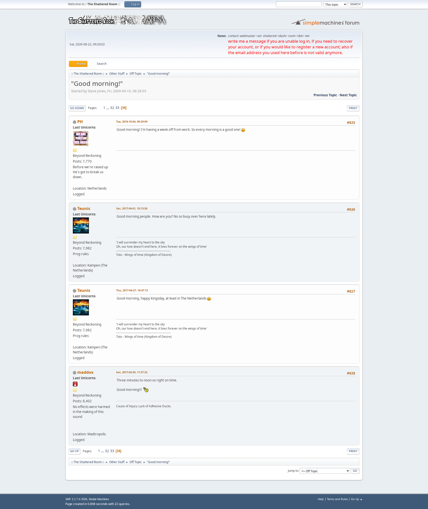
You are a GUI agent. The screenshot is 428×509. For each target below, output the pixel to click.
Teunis (83, 208)
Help (321, 499)
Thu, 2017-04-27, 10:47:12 (132, 290)
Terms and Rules (337, 499)
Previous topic (325, 95)
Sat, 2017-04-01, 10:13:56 (131, 208)
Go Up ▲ (357, 499)
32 (112, 107)
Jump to (293, 471)
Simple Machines (99, 499)
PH (80, 121)
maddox (85, 372)
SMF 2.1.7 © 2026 (76, 499)
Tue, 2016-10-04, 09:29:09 (131, 121)
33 (117, 107)
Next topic (348, 95)
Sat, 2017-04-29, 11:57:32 (131, 372)
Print (353, 108)
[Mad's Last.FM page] (75, 428)
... (108, 107)
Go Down (77, 108)
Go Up (74, 451)
